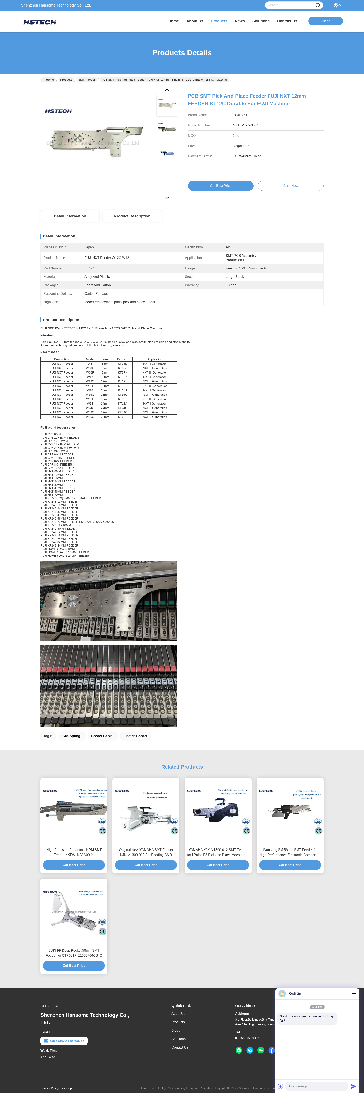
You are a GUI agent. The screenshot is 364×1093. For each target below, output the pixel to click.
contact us (287, 21)
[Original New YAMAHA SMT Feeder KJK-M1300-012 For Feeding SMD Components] (145, 811)
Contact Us (179, 1047)
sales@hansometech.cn (67, 1040)
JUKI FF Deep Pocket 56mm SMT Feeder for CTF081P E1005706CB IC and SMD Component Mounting (74, 953)
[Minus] (353, 993)
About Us (178, 1013)
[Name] (317, 5)
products (219, 21)
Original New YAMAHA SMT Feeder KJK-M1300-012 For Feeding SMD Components (146, 852)
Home (173, 21)
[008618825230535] (239, 1050)
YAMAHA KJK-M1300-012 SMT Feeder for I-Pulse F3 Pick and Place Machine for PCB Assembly (218, 852)
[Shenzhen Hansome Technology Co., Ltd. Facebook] (272, 1050)
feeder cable (101, 736)
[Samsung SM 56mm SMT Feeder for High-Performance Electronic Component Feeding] (290, 811)
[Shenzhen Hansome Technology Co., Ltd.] (44, 21)
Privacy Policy (49, 1088)
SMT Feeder (86, 79)
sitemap (66, 1088)
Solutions (178, 1039)
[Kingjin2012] (250, 1050)
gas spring (71, 736)
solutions (261, 21)
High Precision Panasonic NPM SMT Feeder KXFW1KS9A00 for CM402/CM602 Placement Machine (74, 852)
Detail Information (70, 216)
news (240, 21)
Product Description (132, 216)
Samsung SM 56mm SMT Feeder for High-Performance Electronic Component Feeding (290, 852)
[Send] (353, 1086)
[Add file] (281, 1086)
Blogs (175, 1030)
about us (194, 21)
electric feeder (135, 736)
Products (66, 79)
